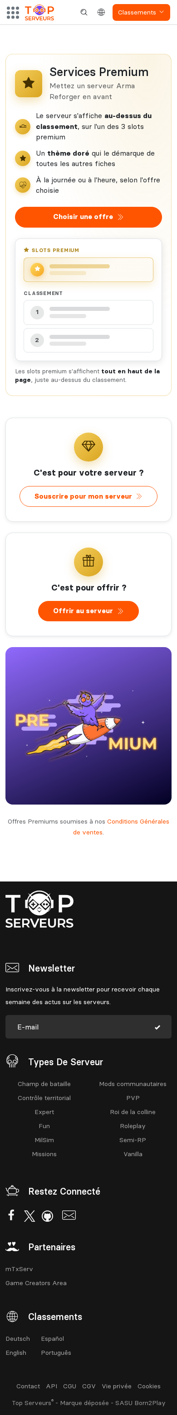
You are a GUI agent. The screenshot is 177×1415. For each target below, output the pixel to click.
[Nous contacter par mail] (69, 1217)
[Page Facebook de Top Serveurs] (11, 1216)
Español (52, 1338)
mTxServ (19, 1269)
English (15, 1352)
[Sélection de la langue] (101, 12)
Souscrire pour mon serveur (83, 496)
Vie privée (117, 1386)
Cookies (149, 1386)
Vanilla (133, 1154)
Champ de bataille (44, 1084)
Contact (28, 1386)
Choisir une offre (83, 216)
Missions (44, 1154)
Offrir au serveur (83, 610)
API (51, 1386)
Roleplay (133, 1126)
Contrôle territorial (44, 1098)
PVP (133, 1098)
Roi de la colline (133, 1112)
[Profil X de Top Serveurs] (29, 1216)
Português (56, 1352)
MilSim (44, 1140)
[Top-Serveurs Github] (47, 1216)
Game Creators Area (36, 1283)
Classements (137, 12)
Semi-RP (132, 1140)
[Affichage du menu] (13, 13)
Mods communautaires (133, 1084)
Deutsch (17, 1338)
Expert (44, 1112)
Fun (44, 1126)
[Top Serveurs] (39, 12)
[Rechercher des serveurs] (83, 13)
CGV (89, 1386)
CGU (69, 1386)
